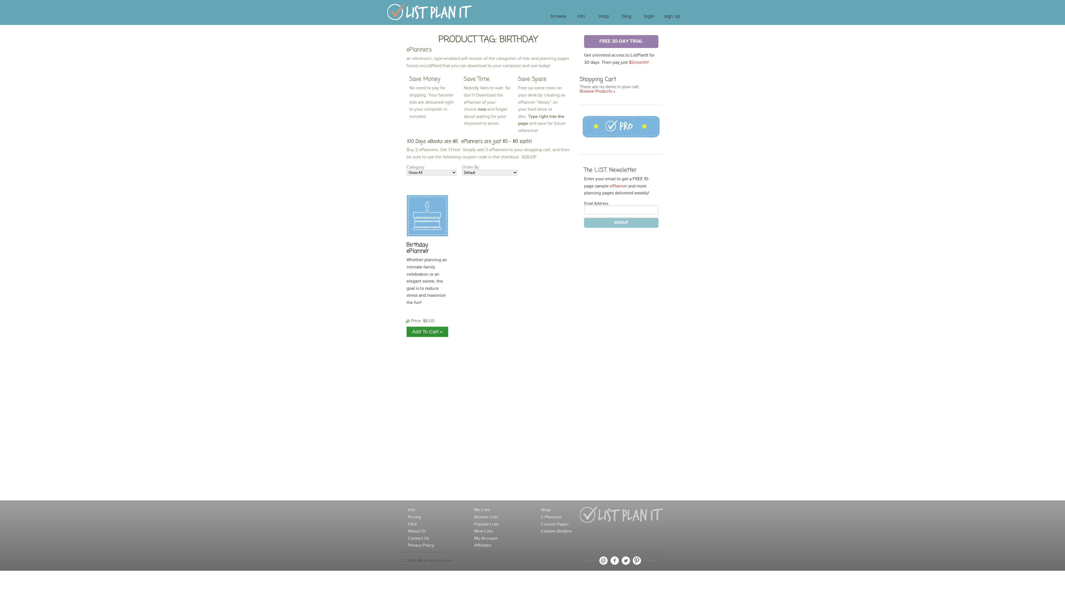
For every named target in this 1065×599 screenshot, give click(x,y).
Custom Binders (556, 531)
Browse (558, 16)
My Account (486, 538)
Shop (604, 16)
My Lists (482, 509)
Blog (626, 16)
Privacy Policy (421, 545)
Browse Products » (597, 91)
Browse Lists (486, 517)
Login (649, 16)
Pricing (414, 517)
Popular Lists (486, 524)
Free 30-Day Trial (621, 41)
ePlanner (618, 186)
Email (603, 560)
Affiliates (482, 545)
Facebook (614, 560)
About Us (417, 531)
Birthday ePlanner (418, 248)
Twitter (625, 560)
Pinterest (636, 560)
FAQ (412, 524)
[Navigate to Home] (429, 14)
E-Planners (551, 517)
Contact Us (418, 538)
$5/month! (639, 62)
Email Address (596, 203)
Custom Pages (555, 524)
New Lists (483, 531)
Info (581, 16)
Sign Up (672, 16)
